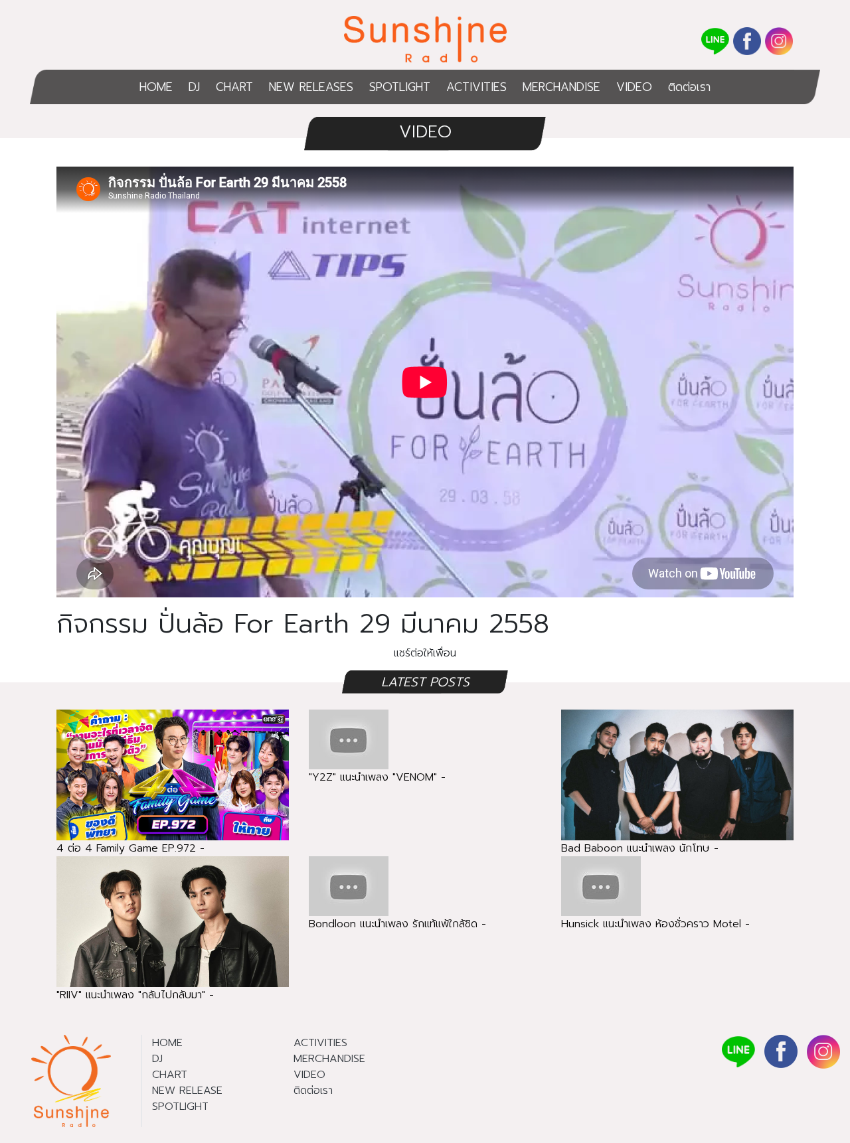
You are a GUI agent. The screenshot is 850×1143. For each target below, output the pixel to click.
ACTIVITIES (476, 87)
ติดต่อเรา (689, 87)
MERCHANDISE (561, 87)
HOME (156, 87)
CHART (234, 87)
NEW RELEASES (311, 87)
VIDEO (634, 87)
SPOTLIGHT (399, 87)
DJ (194, 87)
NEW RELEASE (187, 1091)
